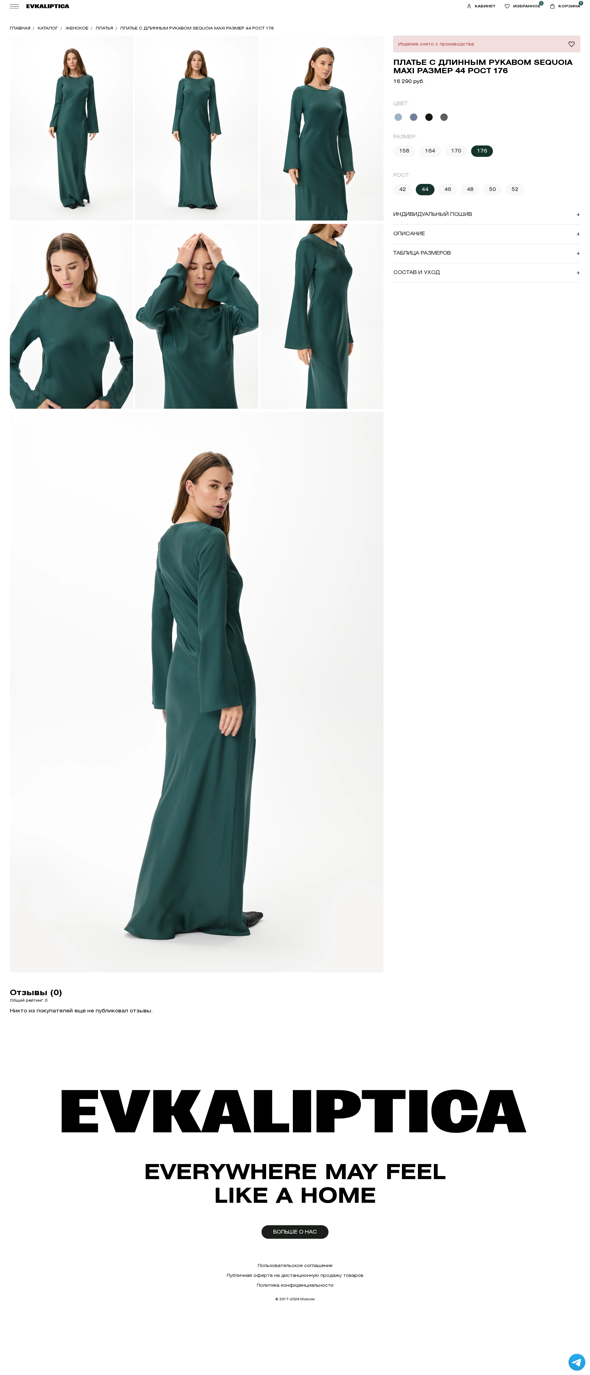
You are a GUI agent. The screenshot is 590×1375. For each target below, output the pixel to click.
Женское (76, 28)
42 (402, 189)
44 (425, 189)
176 (482, 151)
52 (515, 189)
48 (470, 189)
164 (430, 151)
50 (492, 189)
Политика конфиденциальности (295, 1285)
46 (447, 189)
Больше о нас (295, 1232)
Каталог (48, 28)
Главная (20, 28)
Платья (104, 28)
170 (456, 151)
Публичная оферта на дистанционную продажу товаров (295, 1275)
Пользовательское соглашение (295, 1265)
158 (404, 151)
